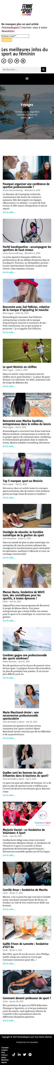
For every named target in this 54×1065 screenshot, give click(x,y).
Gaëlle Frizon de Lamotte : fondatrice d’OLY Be (25, 945)
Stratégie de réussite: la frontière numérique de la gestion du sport (23, 533)
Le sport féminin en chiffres (20, 367)
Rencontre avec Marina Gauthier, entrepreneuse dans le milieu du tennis (27, 422)
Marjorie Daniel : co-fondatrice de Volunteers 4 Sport (24, 831)
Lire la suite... (9, 212)
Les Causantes (32, 1042)
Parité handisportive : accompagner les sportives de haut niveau (27, 248)
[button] (27, 78)
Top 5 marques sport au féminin (23, 481)
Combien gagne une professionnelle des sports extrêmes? (25, 657)
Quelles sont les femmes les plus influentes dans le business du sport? (25, 774)
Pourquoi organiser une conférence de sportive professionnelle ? (26, 185)
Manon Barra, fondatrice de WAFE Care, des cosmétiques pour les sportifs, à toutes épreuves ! (24, 595)
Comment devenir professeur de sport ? (27, 998)
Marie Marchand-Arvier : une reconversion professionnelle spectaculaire (21, 715)
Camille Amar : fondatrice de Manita (25, 890)
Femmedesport (10, 27)
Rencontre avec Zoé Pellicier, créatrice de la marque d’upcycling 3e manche (26, 308)
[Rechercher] (43, 69)
